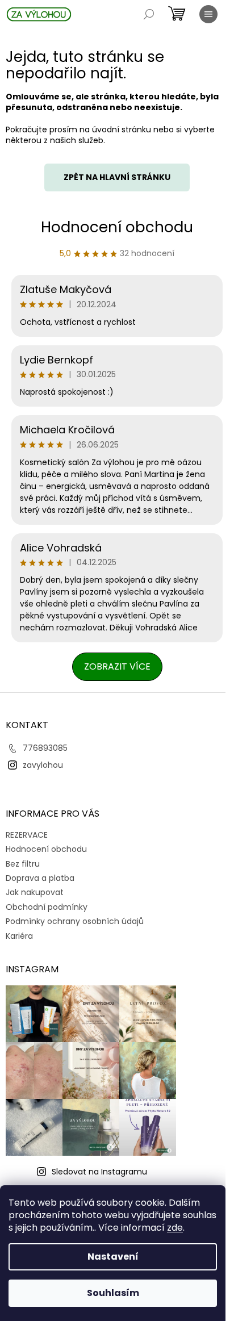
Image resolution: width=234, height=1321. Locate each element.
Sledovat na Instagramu (99, 1171)
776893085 (45, 748)
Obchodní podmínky (46, 907)
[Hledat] (148, 14)
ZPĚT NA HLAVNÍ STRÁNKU (117, 177)
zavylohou (43, 765)
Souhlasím (113, 1292)
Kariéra (19, 936)
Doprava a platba (40, 878)
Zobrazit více (117, 666)
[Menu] (208, 14)
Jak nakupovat (35, 892)
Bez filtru (23, 863)
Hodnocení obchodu (117, 227)
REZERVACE (27, 835)
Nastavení (113, 1256)
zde (175, 1227)
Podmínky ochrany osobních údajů (75, 921)
